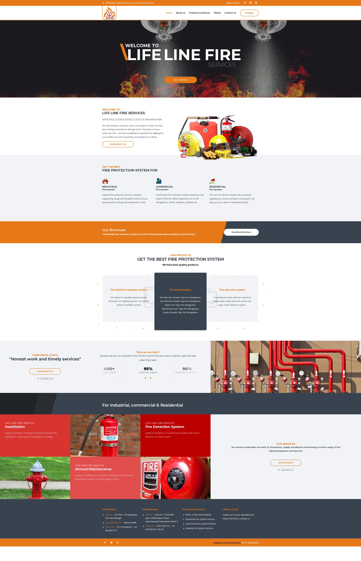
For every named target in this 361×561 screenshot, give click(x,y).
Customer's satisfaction (148, 372)
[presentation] (146, 378)
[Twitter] (250, 2)
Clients (217, 13)
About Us (180, 13)
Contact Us (230, 13)
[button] (213, 390)
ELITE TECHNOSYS (250, 542)
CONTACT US (46, 378)
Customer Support (109, 372)
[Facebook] (244, 2)
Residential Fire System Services (200, 519)
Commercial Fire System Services (201, 523)
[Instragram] (256, 2)
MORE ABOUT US (118, 144)
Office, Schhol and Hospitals (198, 514)
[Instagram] (117, 542)
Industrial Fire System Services (199, 528)
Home (169, 13)
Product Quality (187, 372)
